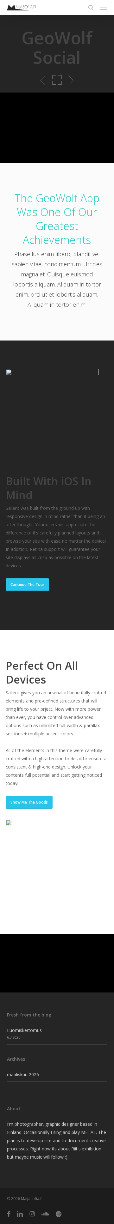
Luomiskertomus (24, 1030)
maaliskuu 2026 (23, 1074)
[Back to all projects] (57, 80)
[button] (103, 7)
